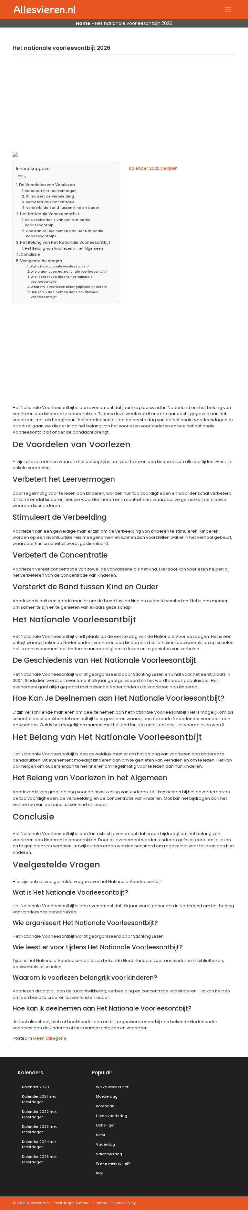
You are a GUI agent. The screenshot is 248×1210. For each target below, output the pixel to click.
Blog (100, 1173)
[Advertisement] (124, 106)
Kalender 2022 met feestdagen (39, 1114)
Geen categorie (50, 1038)
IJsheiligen (106, 1125)
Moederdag (107, 1096)
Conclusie (30, 254)
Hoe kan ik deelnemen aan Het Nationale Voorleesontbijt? (64, 294)
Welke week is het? (113, 1087)
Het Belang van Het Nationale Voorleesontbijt (65, 242)
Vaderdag (105, 1144)
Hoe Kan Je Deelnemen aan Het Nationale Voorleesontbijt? (64, 234)
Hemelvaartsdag (111, 1115)
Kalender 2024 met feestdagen (39, 1144)
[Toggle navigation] (228, 10)
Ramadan (105, 1106)
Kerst (100, 1134)
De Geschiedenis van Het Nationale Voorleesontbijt (57, 223)
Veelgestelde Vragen (41, 261)
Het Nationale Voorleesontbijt (49, 214)
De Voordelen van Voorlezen (47, 184)
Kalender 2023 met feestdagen (39, 1129)
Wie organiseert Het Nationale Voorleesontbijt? (69, 271)
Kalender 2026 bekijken (153, 168)
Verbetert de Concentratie (50, 202)
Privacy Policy (123, 1203)
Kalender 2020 (35, 1087)
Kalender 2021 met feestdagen (39, 1099)
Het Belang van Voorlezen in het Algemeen (64, 248)
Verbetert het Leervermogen (51, 190)
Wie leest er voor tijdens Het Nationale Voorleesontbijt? (62, 279)
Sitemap (100, 1203)
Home (83, 23)
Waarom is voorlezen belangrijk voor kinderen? (69, 287)
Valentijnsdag (109, 1154)
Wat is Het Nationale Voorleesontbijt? (59, 266)
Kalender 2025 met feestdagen (39, 1159)
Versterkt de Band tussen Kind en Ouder (62, 207)
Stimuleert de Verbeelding (50, 196)
